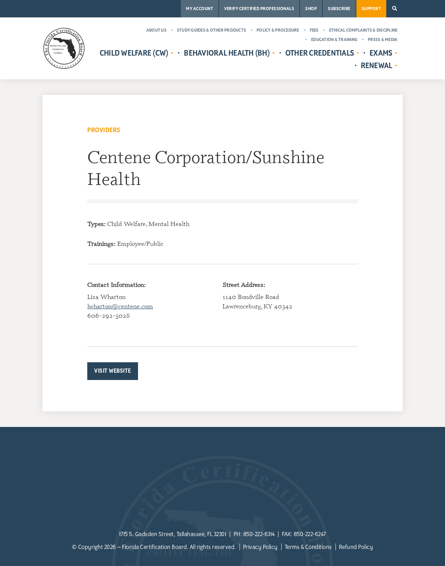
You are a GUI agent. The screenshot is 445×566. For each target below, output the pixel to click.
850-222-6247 (310, 534)
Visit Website (112, 371)
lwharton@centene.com (120, 306)
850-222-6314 (259, 534)
